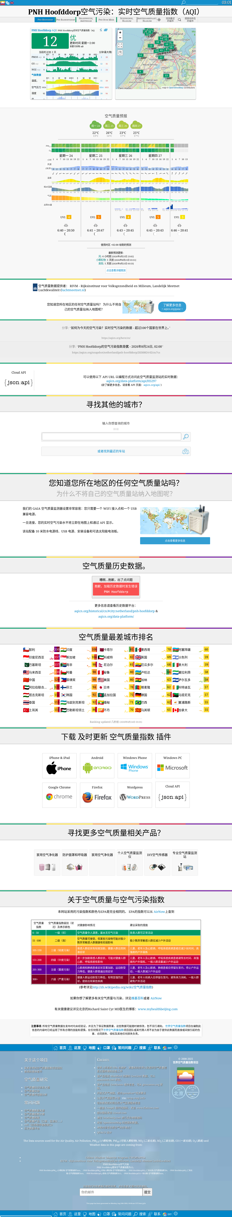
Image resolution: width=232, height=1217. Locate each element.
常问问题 (32, 1102)
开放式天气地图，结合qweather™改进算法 (121, 1093)
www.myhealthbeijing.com (158, 1009)
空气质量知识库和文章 (37, 1087)
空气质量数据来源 (34, 1110)
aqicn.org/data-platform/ (116, 616)
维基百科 (137, 998)
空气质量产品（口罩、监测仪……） (44, 1121)
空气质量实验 (32, 1091)
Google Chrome (59, 787)
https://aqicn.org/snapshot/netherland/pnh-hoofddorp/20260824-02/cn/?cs (116, 352)
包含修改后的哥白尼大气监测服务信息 (118, 1103)
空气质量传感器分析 (35, 1094)
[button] (149, 34)
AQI (44, 30)
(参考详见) (115, 955)
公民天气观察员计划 (108, 1098)
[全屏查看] (106, 30)
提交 (147, 1192)
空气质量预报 (32, 1117)
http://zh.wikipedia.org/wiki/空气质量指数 (122, 987)
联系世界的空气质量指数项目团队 (43, 1068)
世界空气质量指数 (175, 1026)
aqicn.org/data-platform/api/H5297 (131, 381)
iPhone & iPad (59, 758)
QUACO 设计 (104, 1132)
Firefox (97, 787)
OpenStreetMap (176, 87)
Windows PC (172, 758)
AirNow (159, 912)
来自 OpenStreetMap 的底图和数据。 (118, 1122)
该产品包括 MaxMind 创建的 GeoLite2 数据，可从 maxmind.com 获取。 (126, 1077)
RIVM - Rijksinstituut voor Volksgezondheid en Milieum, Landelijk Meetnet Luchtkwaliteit (115, 1161)
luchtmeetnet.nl (73, 290)
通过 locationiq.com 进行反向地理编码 (119, 1117)
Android (97, 758)
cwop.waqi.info (135, 1098)
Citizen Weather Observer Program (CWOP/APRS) (115, 1157)
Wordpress (135, 787)
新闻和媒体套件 (33, 1071)
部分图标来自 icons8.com (112, 1112)
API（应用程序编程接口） (39, 1124)
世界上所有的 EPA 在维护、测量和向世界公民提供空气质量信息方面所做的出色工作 (132, 1069)
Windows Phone (135, 758)
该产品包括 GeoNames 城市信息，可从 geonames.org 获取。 (130, 1086)
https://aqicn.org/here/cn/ (116, 337)
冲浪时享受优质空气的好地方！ (115, 1127)
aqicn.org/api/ (152, 384)
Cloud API (172, 786)
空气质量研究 (36, 1079)
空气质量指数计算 (34, 1114)
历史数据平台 (32, 1128)
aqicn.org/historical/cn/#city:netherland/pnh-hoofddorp (114, 611)
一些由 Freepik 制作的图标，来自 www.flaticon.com (128, 1107)
